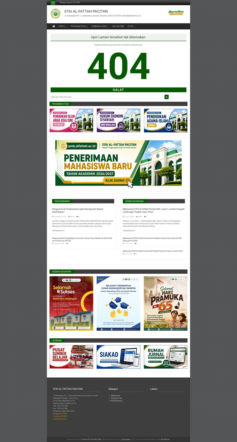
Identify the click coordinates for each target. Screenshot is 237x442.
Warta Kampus (117, 401)
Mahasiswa (115, 396)
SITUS (130, 26)
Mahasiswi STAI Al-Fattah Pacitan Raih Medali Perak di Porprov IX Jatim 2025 (153, 251)
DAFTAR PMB (118, 26)
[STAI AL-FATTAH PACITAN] (54, 26)
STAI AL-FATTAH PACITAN (86, 11)
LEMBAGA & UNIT (99, 26)
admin (72, 216)
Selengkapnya (57, 231)
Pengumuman (116, 398)
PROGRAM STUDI (78, 26)
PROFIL (62, 26)
